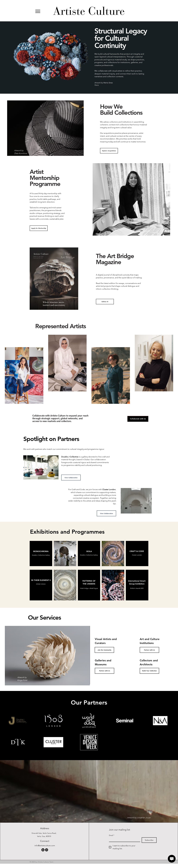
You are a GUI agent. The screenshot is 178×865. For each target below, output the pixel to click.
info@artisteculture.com (45, 845)
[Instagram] (46, 849)
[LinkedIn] (42, 849)
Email (111, 835)
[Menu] (37, 11)
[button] (41, 555)
